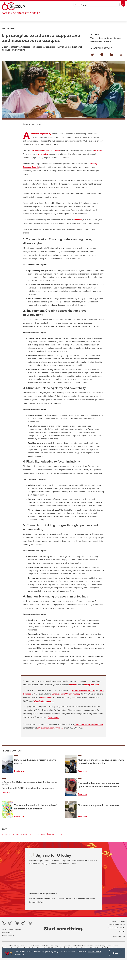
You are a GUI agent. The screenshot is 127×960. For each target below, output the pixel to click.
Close (115, 953)
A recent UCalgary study (41, 133)
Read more (19, 771)
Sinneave (78, 219)
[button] (93, 54)
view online (43, 154)
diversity (50, 834)
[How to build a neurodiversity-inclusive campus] (7, 764)
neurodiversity (8, 834)
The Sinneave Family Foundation (45, 150)
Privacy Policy (6, 932)
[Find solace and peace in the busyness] (71, 809)
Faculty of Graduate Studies (21, 13)
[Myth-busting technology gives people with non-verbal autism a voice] (71, 764)
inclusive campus (37, 834)
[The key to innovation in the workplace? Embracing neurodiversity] (7, 809)
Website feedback (8, 936)
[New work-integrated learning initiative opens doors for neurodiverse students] (71, 787)
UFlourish (98, 150)
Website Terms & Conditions (11, 929)
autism (59, 834)
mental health (22, 834)
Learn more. (53, 717)
